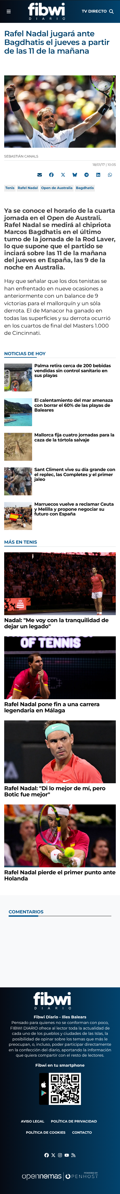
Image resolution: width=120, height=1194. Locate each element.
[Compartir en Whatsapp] (110, 175)
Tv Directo (94, 11)
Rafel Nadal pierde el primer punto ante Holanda (60, 875)
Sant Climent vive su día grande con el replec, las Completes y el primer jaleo (74, 474)
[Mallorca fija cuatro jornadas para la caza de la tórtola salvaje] (18, 446)
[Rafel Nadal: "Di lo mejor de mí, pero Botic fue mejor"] (60, 751)
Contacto (82, 1133)
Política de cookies (45, 1133)
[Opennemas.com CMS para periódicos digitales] (60, 1182)
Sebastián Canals (21, 156)
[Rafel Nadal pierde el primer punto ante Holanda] (60, 835)
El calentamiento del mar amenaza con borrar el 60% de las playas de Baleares (73, 405)
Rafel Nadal (28, 188)
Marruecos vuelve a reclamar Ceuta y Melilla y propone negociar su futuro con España (74, 509)
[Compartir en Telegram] (86, 175)
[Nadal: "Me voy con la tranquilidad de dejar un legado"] (60, 583)
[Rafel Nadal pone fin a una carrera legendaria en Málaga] (60, 667)
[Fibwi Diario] (46, 11)
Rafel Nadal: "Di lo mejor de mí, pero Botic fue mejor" (54, 791)
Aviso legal (32, 1121)
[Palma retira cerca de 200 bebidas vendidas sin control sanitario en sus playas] (18, 377)
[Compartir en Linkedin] (98, 175)
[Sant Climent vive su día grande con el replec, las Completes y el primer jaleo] (18, 481)
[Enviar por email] (39, 175)
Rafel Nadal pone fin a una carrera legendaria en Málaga (52, 707)
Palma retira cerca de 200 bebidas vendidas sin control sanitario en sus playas (72, 370)
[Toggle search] (111, 11)
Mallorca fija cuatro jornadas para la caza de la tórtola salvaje (74, 438)
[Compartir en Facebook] (51, 175)
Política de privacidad (74, 1121)
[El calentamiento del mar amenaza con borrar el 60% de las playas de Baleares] (18, 412)
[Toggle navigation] (8, 11)
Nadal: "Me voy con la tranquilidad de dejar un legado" (56, 623)
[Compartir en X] (63, 175)
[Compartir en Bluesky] (75, 175)
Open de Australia (57, 188)
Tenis (10, 188)
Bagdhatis (85, 188)
